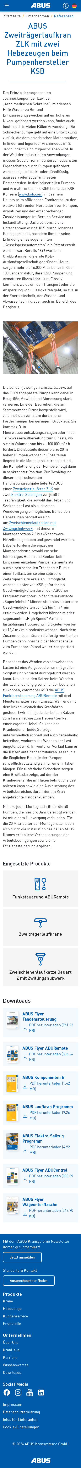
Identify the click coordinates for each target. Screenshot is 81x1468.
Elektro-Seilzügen (26, 495)
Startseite (12, 16)
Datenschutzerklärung (21, 1412)
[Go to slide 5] (45, 367)
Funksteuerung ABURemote (40, 897)
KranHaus (11, 1350)
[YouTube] (29, 1392)
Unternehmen (37, 16)
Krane (8, 1301)
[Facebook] (7, 1392)
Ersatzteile (12, 1324)
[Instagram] (18, 1392)
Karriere (10, 1358)
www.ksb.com (30, 194)
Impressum (12, 1405)
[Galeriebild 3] (40, 347)
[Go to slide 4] (42, 367)
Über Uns (10, 1343)
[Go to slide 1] (32, 367)
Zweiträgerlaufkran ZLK (33, 489)
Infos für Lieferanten (20, 1420)
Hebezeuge (12, 1309)
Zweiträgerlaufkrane (40, 934)
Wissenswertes (15, 1365)
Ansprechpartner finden (29, 1280)
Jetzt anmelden (22, 1257)
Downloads (12, 1373)
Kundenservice (15, 1316)
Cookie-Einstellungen (21, 1427)
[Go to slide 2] (35, 367)
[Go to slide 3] (39, 367)
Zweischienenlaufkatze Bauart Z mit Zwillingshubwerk (40, 975)
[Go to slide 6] (49, 367)
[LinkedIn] (41, 1392)
